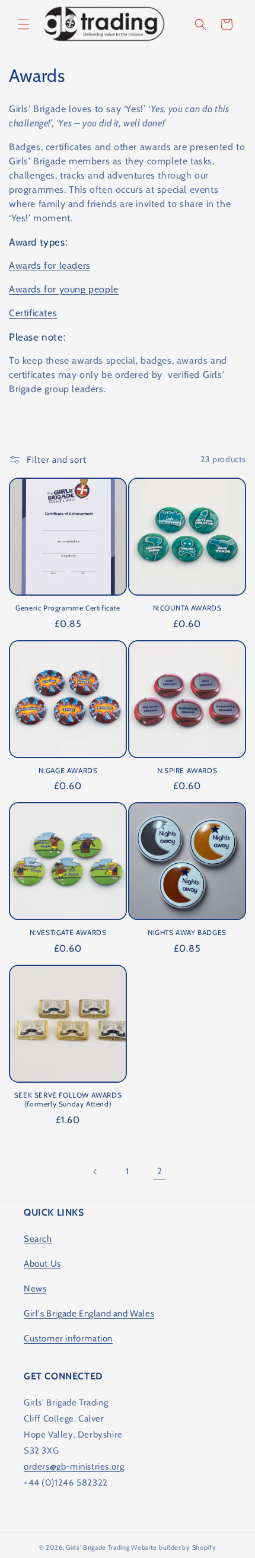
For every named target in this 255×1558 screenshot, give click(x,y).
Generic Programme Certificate (67, 607)
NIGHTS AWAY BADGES (187, 932)
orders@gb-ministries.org (74, 1466)
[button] (24, 24)
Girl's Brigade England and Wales (89, 1313)
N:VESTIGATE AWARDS (68, 932)
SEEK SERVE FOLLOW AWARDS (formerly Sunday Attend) (68, 1099)
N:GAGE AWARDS (68, 770)
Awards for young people (64, 289)
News (35, 1288)
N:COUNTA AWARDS (187, 607)
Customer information (68, 1338)
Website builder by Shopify (173, 1547)
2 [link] (159, 1171)
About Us (42, 1263)
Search (38, 1238)
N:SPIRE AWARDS (187, 770)
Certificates (33, 313)
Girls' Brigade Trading (97, 1547)
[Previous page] (95, 1172)
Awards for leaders (50, 265)
